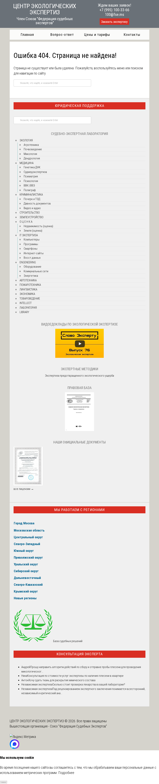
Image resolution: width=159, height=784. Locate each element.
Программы (31, 244)
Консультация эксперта (79, 654)
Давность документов (37, 203)
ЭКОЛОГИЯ (26, 140)
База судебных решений (67, 641)
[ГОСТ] (79, 430)
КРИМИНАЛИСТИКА (31, 194)
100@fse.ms (114, 14)
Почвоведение (33, 149)
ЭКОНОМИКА (27, 294)
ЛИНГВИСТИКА (28, 289)
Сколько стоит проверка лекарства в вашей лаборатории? (88, 684)
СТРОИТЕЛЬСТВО (30, 212)
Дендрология (32, 158)
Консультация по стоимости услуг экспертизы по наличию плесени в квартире (75, 676)
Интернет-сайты (34, 253)
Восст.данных (32, 257)
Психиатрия (31, 176)
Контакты (132, 34)
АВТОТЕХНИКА (28, 280)
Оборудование (32, 266)
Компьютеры (32, 239)
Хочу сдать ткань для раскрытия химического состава (62, 680)
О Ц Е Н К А (26, 221)
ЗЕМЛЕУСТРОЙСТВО (31, 217)
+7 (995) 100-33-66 (114, 10)
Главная (27, 34)
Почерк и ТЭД (32, 199)
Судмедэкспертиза (35, 172)
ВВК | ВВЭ (29, 185)
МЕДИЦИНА (27, 163)
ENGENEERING (28, 262)
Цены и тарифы (97, 34)
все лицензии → (24, 489)
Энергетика (31, 275)
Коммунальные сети (36, 271)
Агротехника (31, 145)
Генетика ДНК (32, 167)
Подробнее (66, 773)
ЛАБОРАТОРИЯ (28, 307)
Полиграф (30, 190)
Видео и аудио (32, 208)
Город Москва (24, 523)
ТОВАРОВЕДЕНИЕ (30, 298)
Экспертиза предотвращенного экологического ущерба (79, 375)
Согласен (3, 782)
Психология (31, 181)
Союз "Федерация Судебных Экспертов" (78, 726)
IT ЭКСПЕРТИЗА (29, 235)
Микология (30, 154)
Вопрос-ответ (62, 34)
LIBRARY (24, 312)
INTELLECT (26, 303)
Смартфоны (30, 248)
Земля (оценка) (33, 230)
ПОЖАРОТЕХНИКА (30, 285)
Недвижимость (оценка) (38, 226)
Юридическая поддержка (79, 105)
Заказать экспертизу (114, 22)
